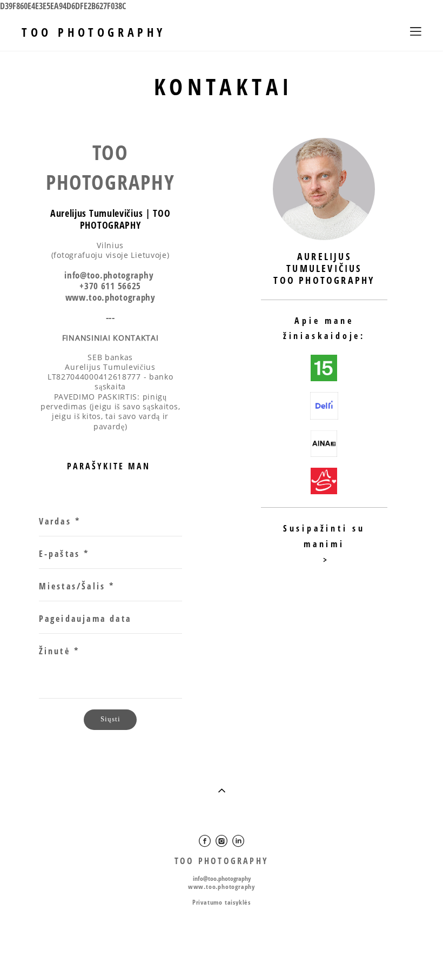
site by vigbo (221, 930)
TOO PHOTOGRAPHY (94, 32)
